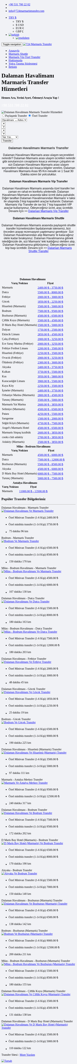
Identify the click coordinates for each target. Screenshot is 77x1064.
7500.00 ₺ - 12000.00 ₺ (51, 459)
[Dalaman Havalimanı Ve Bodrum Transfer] (26, 813)
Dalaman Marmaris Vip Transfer (48, 211)
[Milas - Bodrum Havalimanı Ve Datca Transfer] (29, 631)
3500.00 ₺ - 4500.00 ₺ (50, 320)
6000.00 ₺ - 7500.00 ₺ (50, 473)
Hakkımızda (15, 60)
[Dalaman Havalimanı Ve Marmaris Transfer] (27, 510)
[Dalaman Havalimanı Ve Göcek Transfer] (25, 692)
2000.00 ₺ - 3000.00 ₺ (50, 297)
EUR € (20, 28)
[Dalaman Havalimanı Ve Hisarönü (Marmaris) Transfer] (33, 752)
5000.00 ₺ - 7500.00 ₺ (50, 478)
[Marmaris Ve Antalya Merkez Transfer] (24, 782)
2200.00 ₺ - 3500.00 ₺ (50, 348)
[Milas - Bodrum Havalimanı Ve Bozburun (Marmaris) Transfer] (38, 964)
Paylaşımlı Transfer (16, 115)
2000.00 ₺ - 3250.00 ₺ (50, 339)
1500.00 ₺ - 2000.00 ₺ (50, 418)
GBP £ (19, 31)
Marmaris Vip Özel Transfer (24, 57)
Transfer (7, 140)
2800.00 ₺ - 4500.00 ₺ (50, 395)
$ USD (20, 24)
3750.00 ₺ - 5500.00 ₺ (50, 371)
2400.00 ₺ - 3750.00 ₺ (50, 287)
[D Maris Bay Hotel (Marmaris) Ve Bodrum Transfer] (32, 843)
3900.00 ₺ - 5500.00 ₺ (50, 381)
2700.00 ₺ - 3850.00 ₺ (50, 437)
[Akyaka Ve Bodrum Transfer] (19, 873)
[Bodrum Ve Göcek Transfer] (18, 722)
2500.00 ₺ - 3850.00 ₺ (50, 442)
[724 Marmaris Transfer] (37, 44)
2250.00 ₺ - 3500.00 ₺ (50, 353)
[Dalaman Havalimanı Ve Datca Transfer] (25, 601)
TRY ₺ (12, 17)
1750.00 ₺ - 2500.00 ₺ (50, 329)
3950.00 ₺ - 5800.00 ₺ (50, 376)
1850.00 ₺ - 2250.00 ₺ (50, 301)
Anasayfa (14, 50)
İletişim (13, 66)
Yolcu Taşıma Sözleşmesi (23, 63)
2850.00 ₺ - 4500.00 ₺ (50, 334)
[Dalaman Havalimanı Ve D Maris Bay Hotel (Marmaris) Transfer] (38, 1027)
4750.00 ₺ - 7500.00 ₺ (50, 423)
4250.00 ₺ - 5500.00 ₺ (50, 413)
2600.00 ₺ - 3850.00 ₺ (50, 404)
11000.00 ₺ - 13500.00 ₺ (33, 491)
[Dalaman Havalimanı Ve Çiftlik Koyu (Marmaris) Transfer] (35, 994)
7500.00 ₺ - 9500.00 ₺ (50, 311)
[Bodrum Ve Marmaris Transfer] (20, 541)
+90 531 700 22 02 (19, 4)
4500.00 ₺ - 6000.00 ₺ (50, 454)
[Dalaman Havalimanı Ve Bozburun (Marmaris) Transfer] (34, 903)
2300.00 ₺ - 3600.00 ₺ (50, 362)
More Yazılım (27, 1054)
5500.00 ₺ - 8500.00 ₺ (50, 464)
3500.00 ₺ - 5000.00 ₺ (50, 306)
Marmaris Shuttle (18, 53)
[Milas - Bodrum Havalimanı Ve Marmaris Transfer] (31, 571)
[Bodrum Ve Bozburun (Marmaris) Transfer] (27, 933)
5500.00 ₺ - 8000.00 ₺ (50, 292)
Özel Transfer (39, 115)
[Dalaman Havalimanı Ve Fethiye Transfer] (26, 661)
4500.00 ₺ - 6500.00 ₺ (50, 315)
